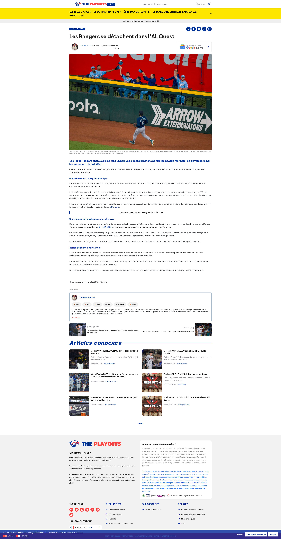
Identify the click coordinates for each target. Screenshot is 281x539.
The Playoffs (114, 504)
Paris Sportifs (161, 4)
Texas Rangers (74, 289)
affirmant (114, 207)
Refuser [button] (240, 534)
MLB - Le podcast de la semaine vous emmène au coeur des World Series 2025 (187, 379)
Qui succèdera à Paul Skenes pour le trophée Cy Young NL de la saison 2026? (114, 358)
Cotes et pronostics (153, 509)
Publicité (112, 519)
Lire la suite (76, 318)
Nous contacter (115, 514)
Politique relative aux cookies (193, 514)
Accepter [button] (273, 534)
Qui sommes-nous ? (117, 509)
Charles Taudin (86, 45)
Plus (140, 424)
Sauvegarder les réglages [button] (256, 534)
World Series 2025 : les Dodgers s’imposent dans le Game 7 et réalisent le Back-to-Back (115, 375)
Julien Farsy (182, 384)
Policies (183, 504)
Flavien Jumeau (109, 363)
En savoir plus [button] (77, 533)
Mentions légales (188, 519)
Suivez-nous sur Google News (121, 523)
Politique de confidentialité (192, 509)
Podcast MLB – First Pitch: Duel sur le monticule (185, 374)
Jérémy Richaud (183, 405)
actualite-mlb (77, 29)
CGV (183, 523)
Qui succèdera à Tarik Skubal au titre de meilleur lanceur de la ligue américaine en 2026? (187, 358)
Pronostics (148, 4)
